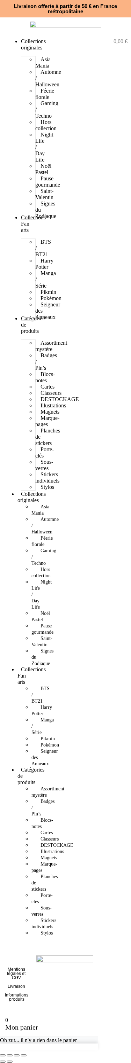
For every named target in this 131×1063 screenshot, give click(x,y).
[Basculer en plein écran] (10, 1055)
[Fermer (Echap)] (24, 1055)
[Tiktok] (114, 987)
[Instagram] (114, 969)
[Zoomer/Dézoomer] (3, 1055)
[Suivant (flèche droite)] (10, 1062)
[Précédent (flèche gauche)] (3, 1062)
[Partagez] (17, 1055)
